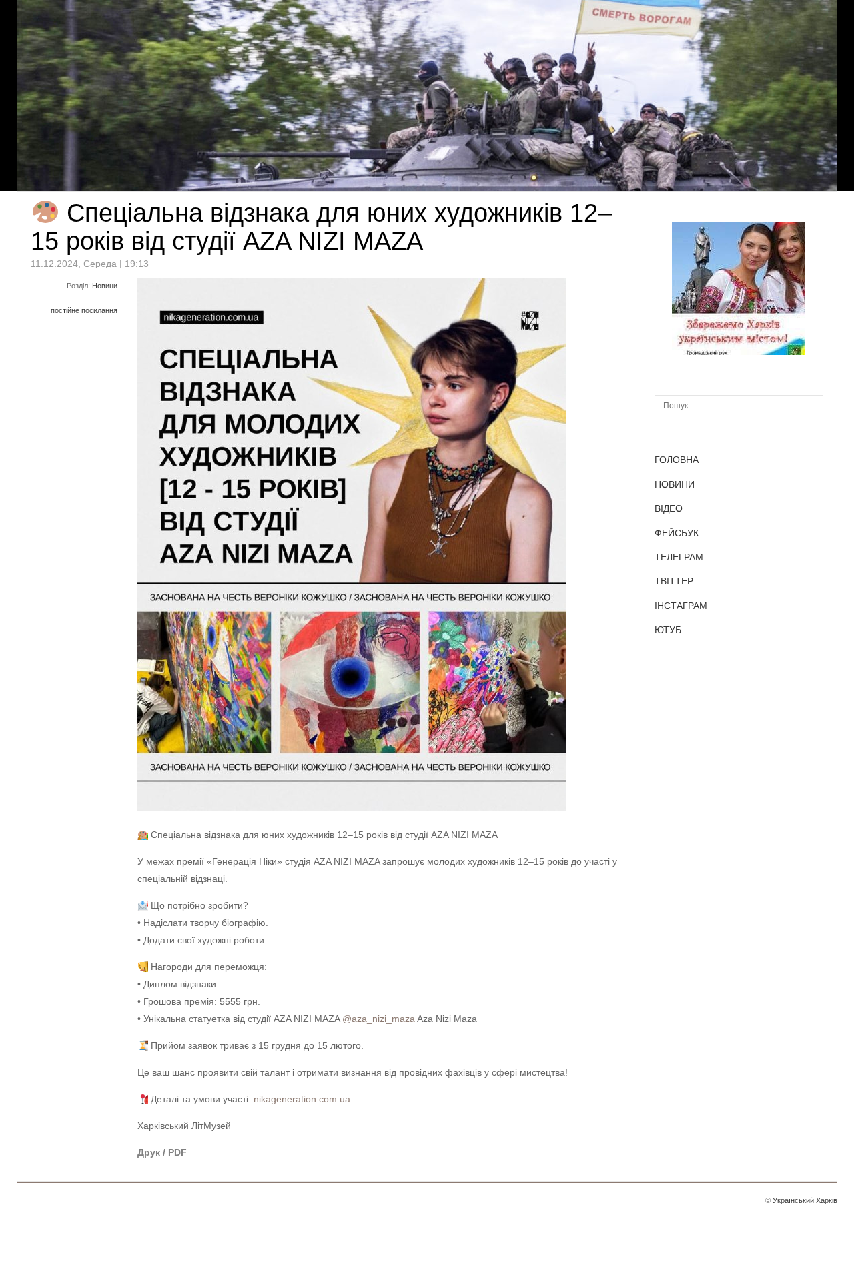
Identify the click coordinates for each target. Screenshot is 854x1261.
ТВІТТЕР (674, 581)
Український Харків (805, 1200)
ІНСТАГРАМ (681, 605)
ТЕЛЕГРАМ (679, 557)
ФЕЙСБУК (677, 533)
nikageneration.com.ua (302, 1099)
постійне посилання (84, 310)
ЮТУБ (668, 629)
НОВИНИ (675, 484)
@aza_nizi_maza (378, 1018)
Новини (104, 286)
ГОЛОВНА (677, 459)
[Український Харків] (738, 351)
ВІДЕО (669, 508)
